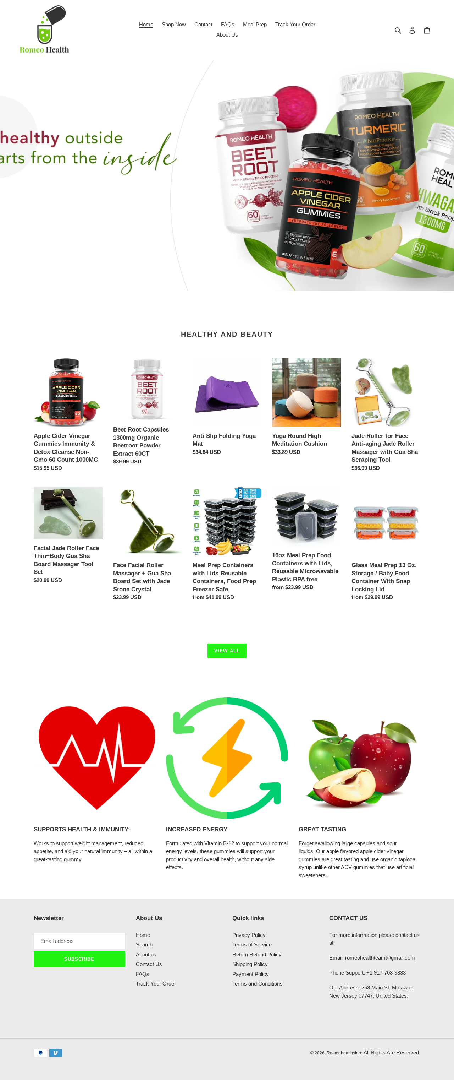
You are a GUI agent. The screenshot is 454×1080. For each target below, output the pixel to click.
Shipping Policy (250, 964)
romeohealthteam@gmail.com (380, 958)
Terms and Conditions (257, 984)
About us (146, 954)
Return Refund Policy (257, 954)
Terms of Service (252, 944)
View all (226, 650)
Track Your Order (156, 984)
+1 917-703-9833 (386, 973)
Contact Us (149, 964)
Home (143, 935)
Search (144, 944)
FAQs (142, 974)
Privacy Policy (249, 935)
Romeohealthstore (344, 1053)
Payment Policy (250, 974)
